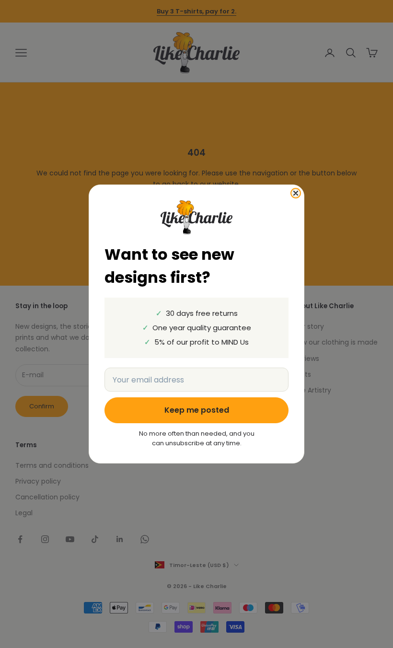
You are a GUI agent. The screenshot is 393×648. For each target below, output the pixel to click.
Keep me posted (196, 410)
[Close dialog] (296, 193)
